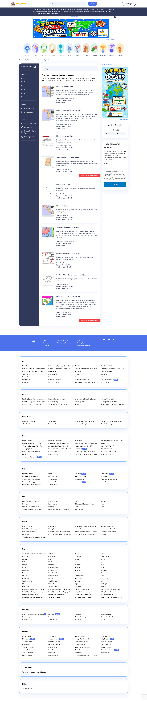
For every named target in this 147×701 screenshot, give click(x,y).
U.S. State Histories (54, 451)
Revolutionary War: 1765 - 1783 (32, 443)
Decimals (25, 377)
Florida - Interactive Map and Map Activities (38, 60)
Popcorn (51, 507)
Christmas (25, 534)
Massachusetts (53, 567)
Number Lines (26, 379)
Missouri (51, 570)
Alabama (51, 554)
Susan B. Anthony (106, 636)
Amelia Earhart (26, 644)
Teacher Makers (27, 689)
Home (21, 60)
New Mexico (105, 573)
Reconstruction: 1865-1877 (83, 446)
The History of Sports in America (85, 451)
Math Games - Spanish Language (32, 371)
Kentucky (51, 565)
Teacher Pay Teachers (64, 343)
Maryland (25, 567)
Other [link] (120, 55)
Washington (104, 584)
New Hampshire (53, 573)
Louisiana (78, 565)
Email (106, 163)
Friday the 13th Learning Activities (35, 614)
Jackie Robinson (27, 652)
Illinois (50, 562)
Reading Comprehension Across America (37, 399)
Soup (102, 507)
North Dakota (79, 575)
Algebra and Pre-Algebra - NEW (85, 382)
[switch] (34, 67)
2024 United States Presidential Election (37, 554)
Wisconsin (78, 586)
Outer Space (52, 479)
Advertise (80, 340)
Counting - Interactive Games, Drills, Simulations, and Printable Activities (71, 369)
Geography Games (28, 421)
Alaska (77, 554)
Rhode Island (105, 578)
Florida (50, 559)
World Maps (52, 421)
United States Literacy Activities (32, 592)
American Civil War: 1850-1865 (58, 446)
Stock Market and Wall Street (31, 509)
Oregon (50, 578)
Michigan (77, 567)
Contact (46, 345)
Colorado (78, 556)
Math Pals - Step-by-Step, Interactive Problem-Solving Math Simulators (45, 369)
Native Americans (106, 449)
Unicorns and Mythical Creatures (58, 509)
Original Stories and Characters (32, 404)
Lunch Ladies (52, 504)
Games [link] (27, 55)
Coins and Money (106, 371)
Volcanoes (80, 482)
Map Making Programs (108, 424)
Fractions (104, 374)
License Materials (62, 340)
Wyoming (104, 586)
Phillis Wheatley (53, 655)
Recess (77, 507)
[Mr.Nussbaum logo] (18, 3)
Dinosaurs (80, 473)
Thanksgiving (52, 619)
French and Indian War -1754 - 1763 (112, 440)
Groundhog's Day (28, 617)
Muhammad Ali (79, 636)
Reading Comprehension (56, 399)
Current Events (53, 501)
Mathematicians (106, 382)
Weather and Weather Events (31, 484)
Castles (24, 454)
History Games (27, 440)
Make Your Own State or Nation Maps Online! (64, 589)
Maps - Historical (53, 454)
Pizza (102, 504)
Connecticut (105, 556)
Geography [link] (60, 55)
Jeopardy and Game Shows (109, 529)
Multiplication (52, 374)
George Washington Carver (83, 639)
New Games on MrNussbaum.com (85, 534)
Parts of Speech (80, 402)
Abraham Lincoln (106, 647)
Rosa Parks (51, 650)
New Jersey (78, 573)
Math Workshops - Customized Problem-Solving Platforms (93, 366)
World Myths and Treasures (109, 451)
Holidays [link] (94, 55)
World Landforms (27, 424)
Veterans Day (79, 619)
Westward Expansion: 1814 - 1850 (33, 446)
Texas (102, 581)
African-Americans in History (31, 451)
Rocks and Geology (28, 482)
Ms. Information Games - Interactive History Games (64, 534)
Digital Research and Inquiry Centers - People (91, 655)
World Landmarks (54, 424)
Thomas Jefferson (28, 647)
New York (25, 575)
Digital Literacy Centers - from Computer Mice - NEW (118, 404)
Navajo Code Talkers (109, 650)
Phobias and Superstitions (30, 507)
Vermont (51, 584)
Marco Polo (78, 650)
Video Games (79, 509)
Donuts (77, 501)
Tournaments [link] (103, 55)
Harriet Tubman (105, 652)
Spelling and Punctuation (109, 402)
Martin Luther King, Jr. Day (83, 617)
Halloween (51, 617)
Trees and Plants (53, 482)
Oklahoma (25, 578)
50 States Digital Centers (83, 597)
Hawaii (103, 559)
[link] (27, 48)
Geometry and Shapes (82, 379)
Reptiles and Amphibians (109, 479)
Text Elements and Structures (57, 404)
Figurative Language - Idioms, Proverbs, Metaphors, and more (42, 402)
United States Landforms (56, 595)
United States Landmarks (30, 595)
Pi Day (103, 619)
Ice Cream (25, 504)
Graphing (78, 377)
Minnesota (104, 567)
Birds (50, 473)
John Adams (52, 636)
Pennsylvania (79, 578)
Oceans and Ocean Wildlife (31, 479)
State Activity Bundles (82, 589)
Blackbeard (28, 639)
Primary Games (27, 526)
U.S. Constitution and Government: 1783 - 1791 (63, 443)
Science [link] (69, 55)
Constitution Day (106, 614)
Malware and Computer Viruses (84, 504)
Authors (77, 404)
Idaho (24, 562)
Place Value (52, 371)
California (51, 556)
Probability (25, 382)
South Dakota (52, 581)
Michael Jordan (53, 647)
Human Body (52, 476)
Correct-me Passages (31, 457)
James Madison (27, 650)
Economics (80, 449)
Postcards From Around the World (111, 421)
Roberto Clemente (54, 642)
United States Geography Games (33, 529)
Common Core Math (54, 379)
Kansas (24, 565)
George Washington (28, 655)
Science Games (27, 473)
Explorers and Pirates (55, 440)
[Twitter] (104, 340)
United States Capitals (108, 592)
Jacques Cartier (27, 642)
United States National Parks (84, 595)
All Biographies (27, 449)
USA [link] (77, 55)
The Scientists (52, 484)
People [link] (86, 55)
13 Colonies (78, 440)
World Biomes (105, 482)
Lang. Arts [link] (44, 55)
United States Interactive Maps (110, 589)
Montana (77, 570)
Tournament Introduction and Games (34, 672)
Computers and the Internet (31, 501)
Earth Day (53, 614)
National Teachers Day (108, 617)
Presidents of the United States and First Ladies (63, 449)
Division (77, 374)
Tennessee (78, 581)
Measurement (52, 377)
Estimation (104, 377)
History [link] (52, 55)
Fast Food (104, 501)
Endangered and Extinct (30, 476)
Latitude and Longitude (82, 424)
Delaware (25, 559)
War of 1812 (104, 443)
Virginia (77, 584)
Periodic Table (79, 479)
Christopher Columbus (82, 642)
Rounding (78, 371)
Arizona (103, 554)
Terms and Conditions (84, 345)
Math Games (26, 366)
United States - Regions (82, 592)
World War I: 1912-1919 (108, 446)
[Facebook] (99, 340)
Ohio (102, 575)
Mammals (104, 476)
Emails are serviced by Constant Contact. (114, 179)
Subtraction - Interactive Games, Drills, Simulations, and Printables (122, 369)
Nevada (24, 573)
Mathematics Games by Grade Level (62, 366)
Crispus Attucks (55, 639)
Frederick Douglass (107, 642)
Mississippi (25, 570)
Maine (102, 565)
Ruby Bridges (107, 639)
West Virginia (52, 586)
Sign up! (115, 185)
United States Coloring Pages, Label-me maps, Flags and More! (68, 592)
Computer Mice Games (108, 531)
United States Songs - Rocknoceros (112, 597)
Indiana (77, 562)
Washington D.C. (27, 586)
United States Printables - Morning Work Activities (38, 597)
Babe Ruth (51, 652)
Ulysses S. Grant (80, 644)
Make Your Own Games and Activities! (62, 531)
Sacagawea (78, 652)
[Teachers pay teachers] (114, 340)
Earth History (107, 473)
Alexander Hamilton (107, 644)
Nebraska (104, 570)
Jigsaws (103, 534)
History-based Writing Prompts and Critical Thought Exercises (94, 454)
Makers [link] (111, 55)
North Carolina (53, 575)
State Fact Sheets (54, 597)
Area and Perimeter (109, 379)
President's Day (27, 619)
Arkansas (25, 556)
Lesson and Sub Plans (107, 454)
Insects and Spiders (81, 476)
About (45, 340)
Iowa (102, 562)
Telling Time (26, 374)
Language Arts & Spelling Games (85, 399)
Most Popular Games (29, 531)
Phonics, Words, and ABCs (109, 399)
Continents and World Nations (84, 421)
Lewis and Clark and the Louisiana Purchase (88, 443)
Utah (23, 584)
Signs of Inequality (54, 382)
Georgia (77, 559)
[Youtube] (109, 340)
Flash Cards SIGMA (107, 366)
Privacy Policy (81, 343)
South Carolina (27, 581)
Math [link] (35, 55)
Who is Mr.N (47, 343)
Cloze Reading (53, 402)
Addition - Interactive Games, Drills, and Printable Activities (93, 369)
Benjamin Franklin (54, 644)
